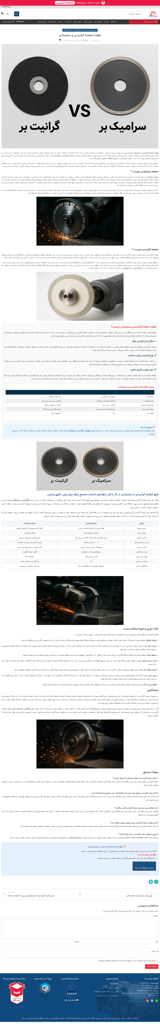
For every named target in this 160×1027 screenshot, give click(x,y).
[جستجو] (16, 13)
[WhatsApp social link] (156, 882)
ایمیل (76, 941)
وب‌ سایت (155, 951)
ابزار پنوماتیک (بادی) (90, 30)
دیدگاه (155, 916)
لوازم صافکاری (67, 30)
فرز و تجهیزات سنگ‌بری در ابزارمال (82, 430)
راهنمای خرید (113, 983)
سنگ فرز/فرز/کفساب (78, 30)
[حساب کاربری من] (7, 14)
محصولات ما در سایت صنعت (107, 995)
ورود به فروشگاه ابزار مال (144, 868)
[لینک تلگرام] (151, 882)
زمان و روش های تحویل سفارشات (106, 991)
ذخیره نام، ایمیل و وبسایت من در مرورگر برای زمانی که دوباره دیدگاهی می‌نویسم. (127, 960)
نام (156, 941)
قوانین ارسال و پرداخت (110, 987)
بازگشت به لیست (80, 894)
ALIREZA (84, 40)
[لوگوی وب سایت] (153, 13)
